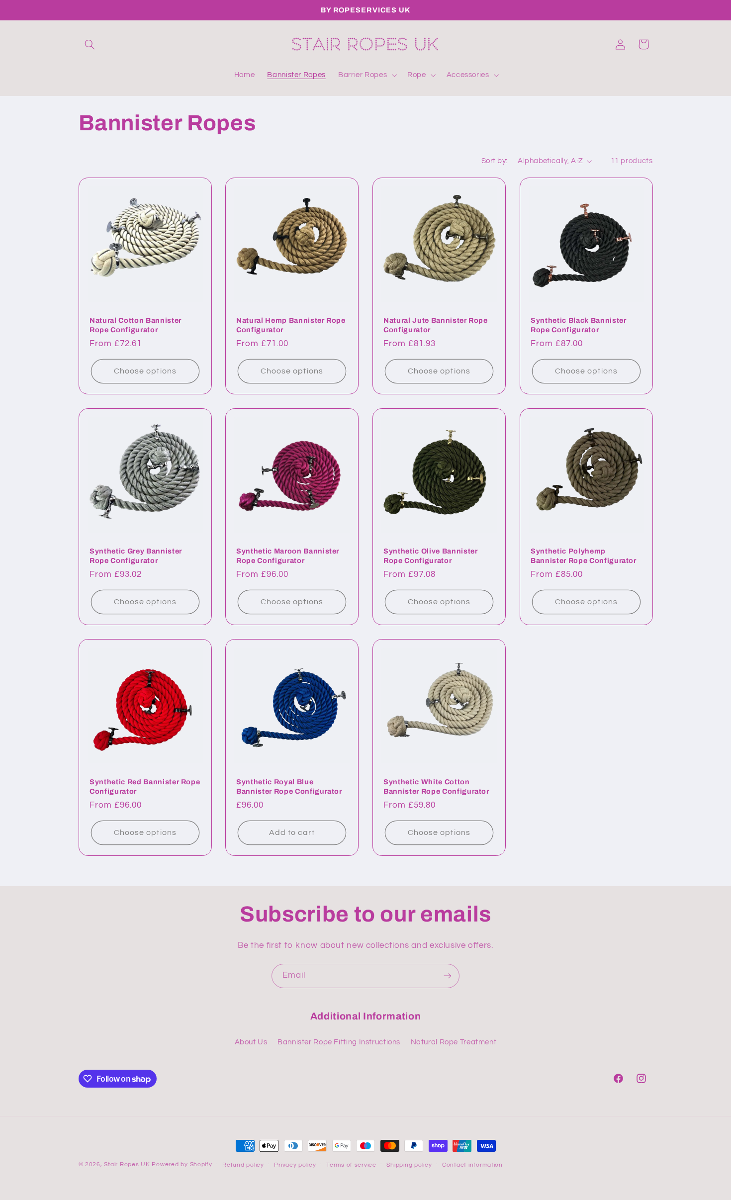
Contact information (472, 1165)
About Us (251, 1042)
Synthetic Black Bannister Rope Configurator (579, 324)
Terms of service (351, 1165)
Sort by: (494, 161)
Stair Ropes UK (127, 1164)
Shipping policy (409, 1165)
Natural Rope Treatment (454, 1042)
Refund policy (243, 1165)
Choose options (145, 371)
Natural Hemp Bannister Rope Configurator (291, 324)
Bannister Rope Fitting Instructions (338, 1042)
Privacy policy (295, 1165)
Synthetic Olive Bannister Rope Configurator (430, 555)
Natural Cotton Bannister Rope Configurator (136, 324)
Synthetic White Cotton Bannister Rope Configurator (436, 786)
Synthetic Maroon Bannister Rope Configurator (287, 555)
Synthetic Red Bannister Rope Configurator (145, 786)
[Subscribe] (447, 976)
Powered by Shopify (182, 1164)
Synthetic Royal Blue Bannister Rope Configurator (289, 786)
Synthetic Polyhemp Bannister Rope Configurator (584, 555)
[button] (90, 44)
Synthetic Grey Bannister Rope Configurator (136, 555)
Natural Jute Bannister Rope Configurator (435, 324)
